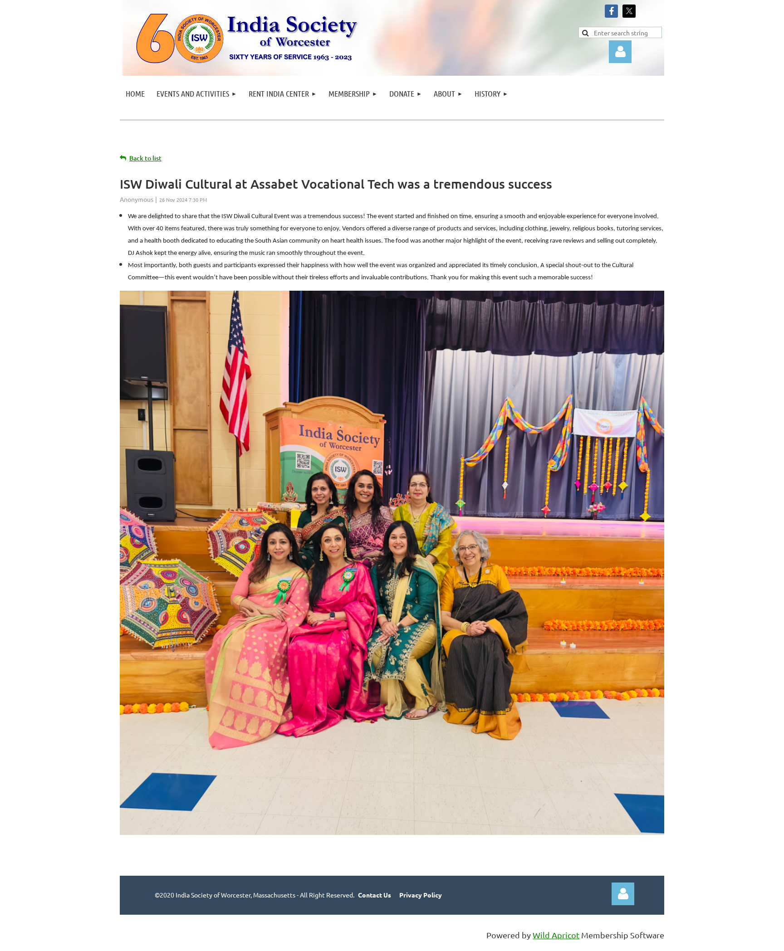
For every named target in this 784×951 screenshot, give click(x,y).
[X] (629, 11)
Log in (623, 894)
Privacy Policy (420, 895)
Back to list (145, 158)
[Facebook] (611, 11)
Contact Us (374, 895)
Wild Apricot (556, 935)
